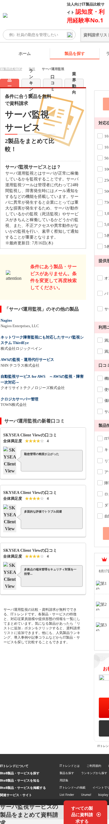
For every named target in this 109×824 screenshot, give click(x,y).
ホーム (25, 53)
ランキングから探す (94, 773)
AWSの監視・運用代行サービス (27, 359)
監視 (32, 69)
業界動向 (74, 83)
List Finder (67, 795)
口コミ (53, 83)
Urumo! (86, 795)
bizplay (103, 795)
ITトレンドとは (70, 766)
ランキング (31, 83)
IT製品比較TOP (11, 69)
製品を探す (75, 53)
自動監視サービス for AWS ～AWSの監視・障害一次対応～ (42, 379)
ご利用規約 (94, 766)
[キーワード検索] (70, 35)
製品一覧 (10, 83)
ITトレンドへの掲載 (72, 787)
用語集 (64, 780)
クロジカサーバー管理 (19, 399)
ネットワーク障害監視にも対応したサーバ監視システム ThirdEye (42, 340)
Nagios (6, 320)
